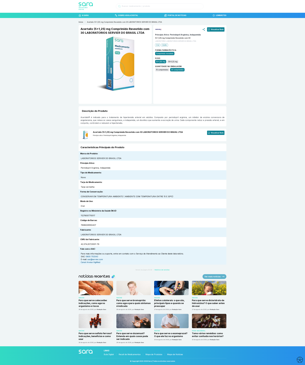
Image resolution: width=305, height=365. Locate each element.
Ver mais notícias (212, 276)
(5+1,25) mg (160, 62)
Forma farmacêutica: (166, 50)
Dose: (158, 58)
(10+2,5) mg (172, 62)
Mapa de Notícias (175, 354)
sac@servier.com (95, 259)
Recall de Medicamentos (130, 354)
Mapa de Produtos (153, 354)
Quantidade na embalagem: (168, 66)
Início (81, 22)
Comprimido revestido (164, 53)
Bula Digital (109, 354)
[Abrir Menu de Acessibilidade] (299, 359)
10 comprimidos (162, 70)
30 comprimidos (177, 70)
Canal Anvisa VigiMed (90, 262)
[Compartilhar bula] (203, 29)
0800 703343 (92, 256)
